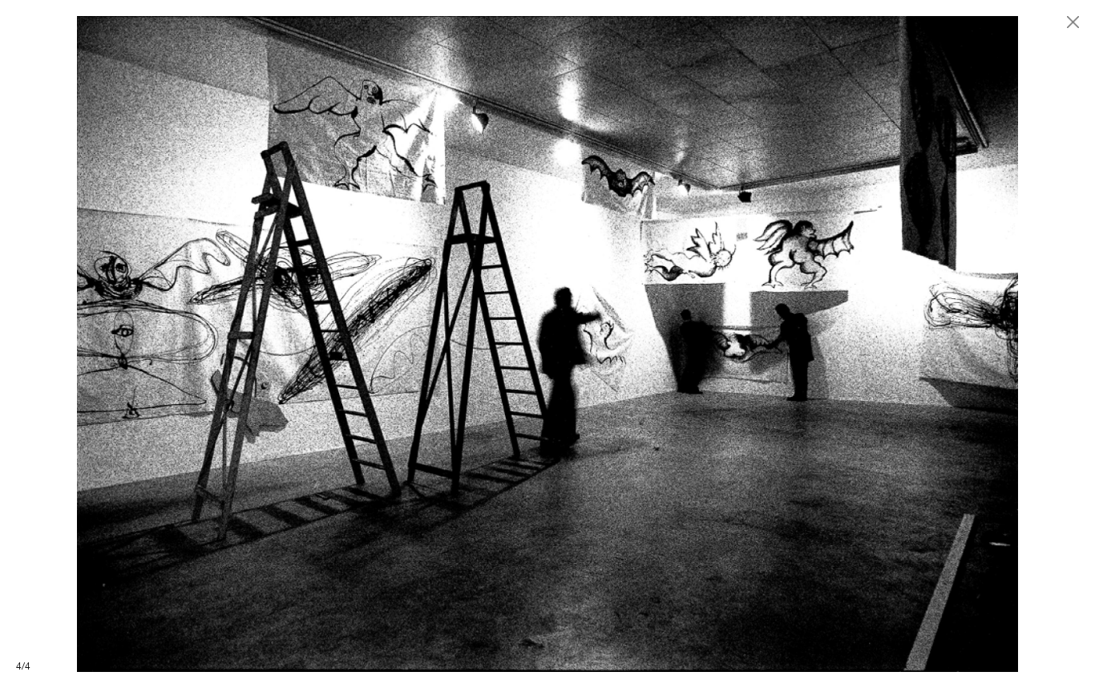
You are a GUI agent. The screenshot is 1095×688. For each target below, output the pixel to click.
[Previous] (274, 344)
